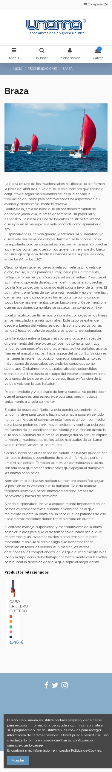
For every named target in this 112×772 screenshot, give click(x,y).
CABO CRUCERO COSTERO (19, 606)
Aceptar (18, 760)
